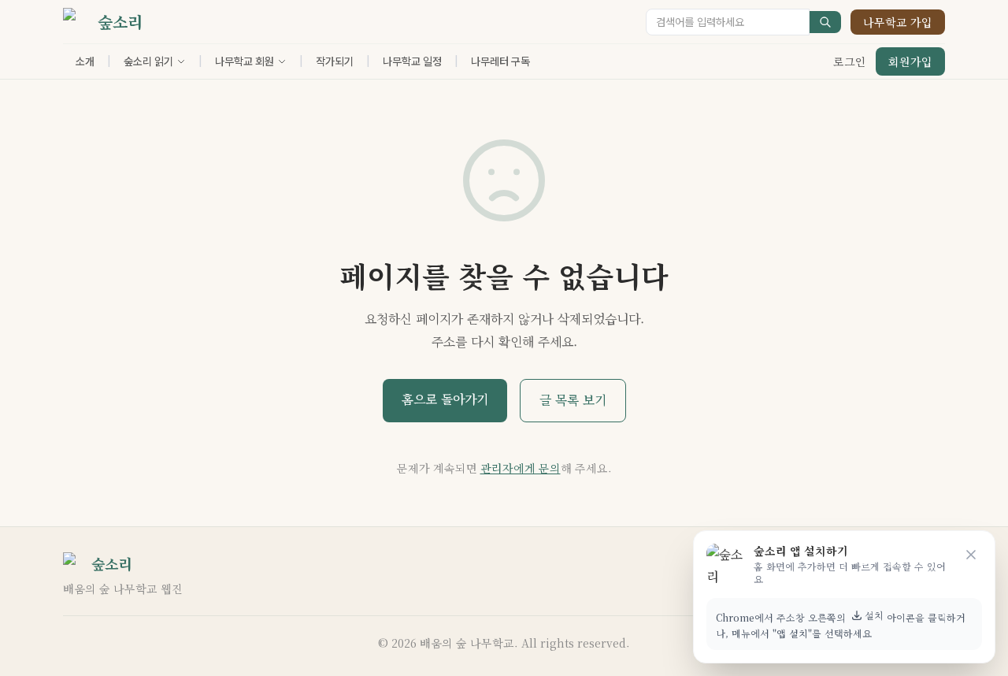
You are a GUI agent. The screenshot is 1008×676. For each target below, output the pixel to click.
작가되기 (335, 61)
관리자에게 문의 (520, 468)
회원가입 (910, 61)
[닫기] (971, 555)
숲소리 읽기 (148, 61)
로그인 (849, 61)
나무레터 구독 (500, 61)
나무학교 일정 (412, 61)
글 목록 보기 (572, 400)
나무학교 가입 (897, 22)
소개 (85, 61)
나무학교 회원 (244, 61)
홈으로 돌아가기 (445, 399)
